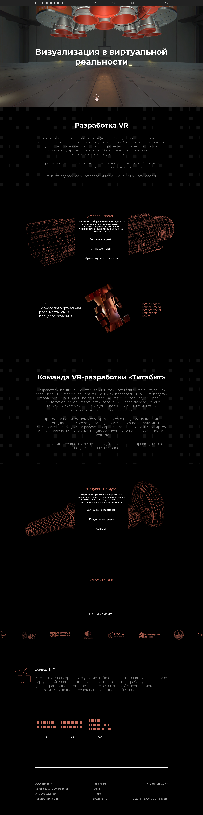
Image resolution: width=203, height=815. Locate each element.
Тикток (97, 793)
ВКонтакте (100, 798)
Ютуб (96, 788)
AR (113, 3)
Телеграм (99, 783)
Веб (132, 3)
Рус (166, 3)
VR (95, 3)
